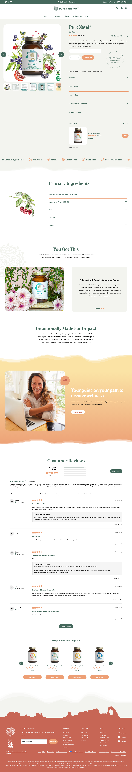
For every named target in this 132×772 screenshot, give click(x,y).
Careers (83, 740)
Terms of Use (50, 752)
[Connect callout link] (35, 430)
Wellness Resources (80, 16)
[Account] (121, 8)
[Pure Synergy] (66, 8)
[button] (74, 467)
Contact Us (66, 732)
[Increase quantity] (79, 57)
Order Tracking (67, 737)
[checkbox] (91, 494)
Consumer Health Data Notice (118, 752)
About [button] (57, 16)
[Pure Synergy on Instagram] (6, 2)
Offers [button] (66, 16)
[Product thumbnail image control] (7, 87)
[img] (30, 481)
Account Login (103, 745)
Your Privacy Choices (77, 752)
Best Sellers (103, 735)
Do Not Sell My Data (104, 752)
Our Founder (84, 737)
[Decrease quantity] (71, 57)
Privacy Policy (41, 752)
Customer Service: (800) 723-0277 (115, 2)
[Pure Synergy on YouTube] (11, 2)
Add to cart (88, 57)
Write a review (116, 471)
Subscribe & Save (104, 737)
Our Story (84, 732)
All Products (103, 732)
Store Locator (103, 743)
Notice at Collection (61, 752)
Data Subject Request (90, 752)
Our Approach (85, 735)
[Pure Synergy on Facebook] (8, 2)
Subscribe (53, 741)
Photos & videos (89, 494)
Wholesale (66, 747)
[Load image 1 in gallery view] (32, 53)
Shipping (65, 735)
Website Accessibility (120, 755)
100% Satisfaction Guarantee (66, 2)
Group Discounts (104, 740)
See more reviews (66, 626)
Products (47, 16)
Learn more (99, 71)
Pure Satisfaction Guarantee (67, 741)
